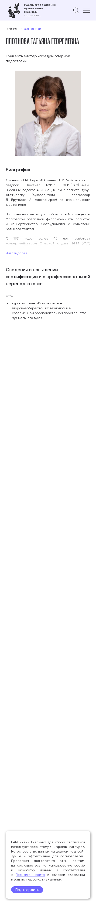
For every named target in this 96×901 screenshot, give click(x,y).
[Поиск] (75, 10)
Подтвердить (27, 889)
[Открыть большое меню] (86, 10)
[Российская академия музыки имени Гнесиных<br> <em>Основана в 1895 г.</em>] (31, 10)
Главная (11, 29)
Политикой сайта (30, 875)
